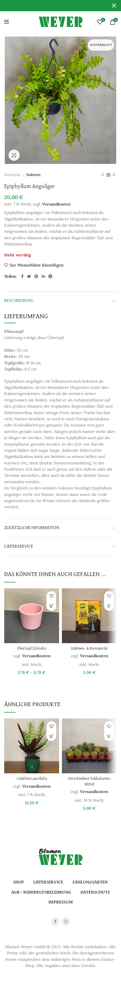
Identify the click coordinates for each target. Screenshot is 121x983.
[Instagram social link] (66, 921)
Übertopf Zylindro (31, 648)
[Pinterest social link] (36, 276)
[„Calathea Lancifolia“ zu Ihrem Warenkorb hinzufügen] (51, 736)
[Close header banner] (114, 5)
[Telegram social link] (50, 276)
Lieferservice (18, 546)
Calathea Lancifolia (32, 779)
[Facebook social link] (22, 276)
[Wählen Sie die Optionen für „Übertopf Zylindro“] (51, 606)
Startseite (12, 174)
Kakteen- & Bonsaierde (89, 648)
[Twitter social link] (29, 276)
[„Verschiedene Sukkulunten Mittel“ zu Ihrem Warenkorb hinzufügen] (109, 736)
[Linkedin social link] (43, 276)
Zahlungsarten (90, 882)
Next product (114, 175)
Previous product (103, 175)
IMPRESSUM (60, 902)
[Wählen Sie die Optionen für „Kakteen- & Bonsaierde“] (109, 606)
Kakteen (33, 174)
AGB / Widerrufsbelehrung (41, 892)
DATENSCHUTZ (95, 892)
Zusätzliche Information (31, 528)
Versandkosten (56, 204)
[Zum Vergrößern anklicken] (14, 155)
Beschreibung (18, 301)
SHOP (18, 882)
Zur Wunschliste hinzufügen (37, 265)
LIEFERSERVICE (48, 882)
